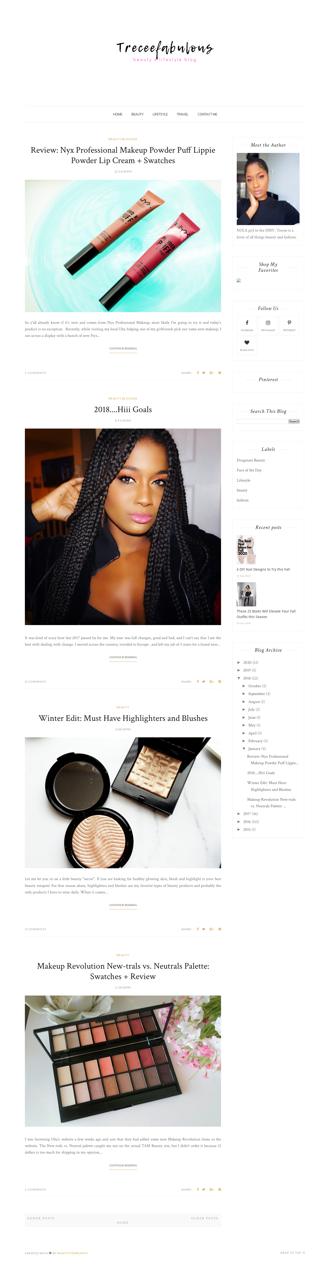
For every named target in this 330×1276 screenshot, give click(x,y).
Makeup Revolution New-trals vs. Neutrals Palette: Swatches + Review (123, 970)
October (254, 686)
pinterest (289, 330)
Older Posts (205, 1217)
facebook (247, 330)
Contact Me (207, 114)
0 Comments (35, 680)
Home (117, 114)
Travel (182, 114)
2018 (247, 678)
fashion (243, 500)
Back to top (291, 1251)
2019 (247, 670)
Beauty (137, 114)
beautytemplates (72, 1252)
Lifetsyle (160, 114)
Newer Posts (41, 1217)
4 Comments (35, 928)
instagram (268, 330)
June (252, 717)
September (256, 693)
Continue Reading (123, 347)
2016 (247, 821)
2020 (247, 662)
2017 (247, 813)
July (251, 709)
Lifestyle (243, 480)
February (255, 741)
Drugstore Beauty (251, 460)
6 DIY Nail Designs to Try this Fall (263, 569)
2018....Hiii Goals (123, 408)
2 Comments (35, 372)
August (254, 701)
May (252, 725)
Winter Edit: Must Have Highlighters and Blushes (123, 717)
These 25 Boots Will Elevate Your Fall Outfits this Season (266, 614)
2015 (247, 829)
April (252, 733)
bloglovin (247, 350)
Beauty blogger (123, 139)
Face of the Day (249, 470)
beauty (123, 706)
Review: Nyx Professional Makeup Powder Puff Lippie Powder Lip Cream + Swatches (123, 155)
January (254, 748)
